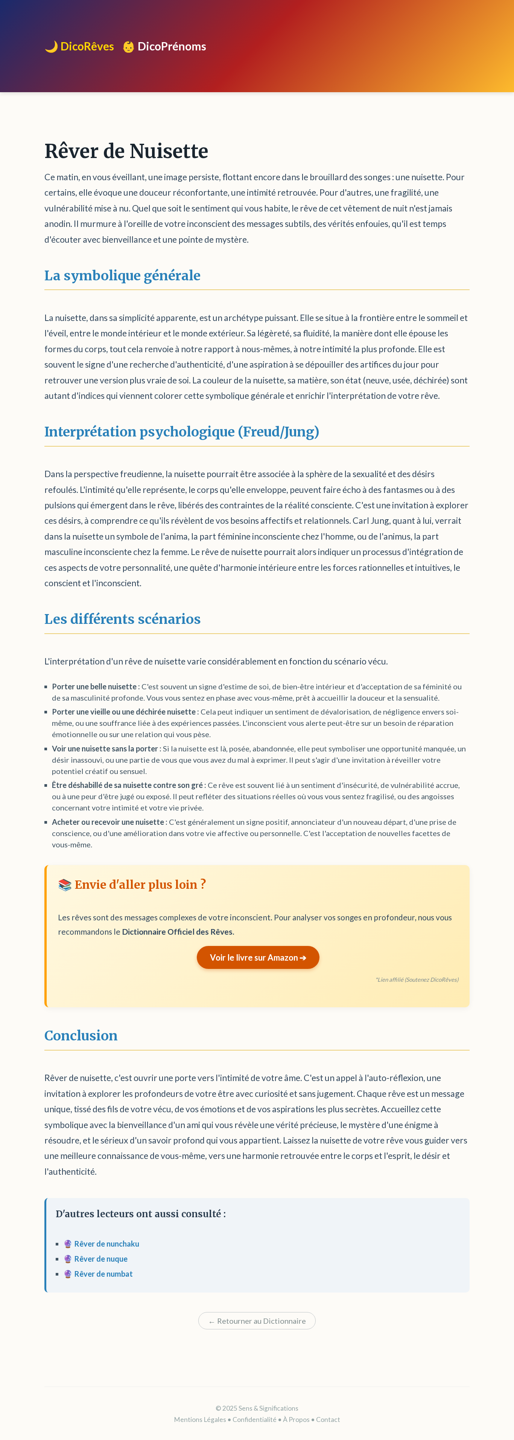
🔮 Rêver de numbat (98, 1273)
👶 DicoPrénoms (164, 46)
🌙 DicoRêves (79, 46)
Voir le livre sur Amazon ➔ (258, 957)
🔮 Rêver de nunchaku (101, 1243)
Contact (328, 1419)
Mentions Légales (200, 1419)
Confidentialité (255, 1419)
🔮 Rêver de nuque (95, 1258)
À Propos (296, 1419)
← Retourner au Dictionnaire (257, 1320)
